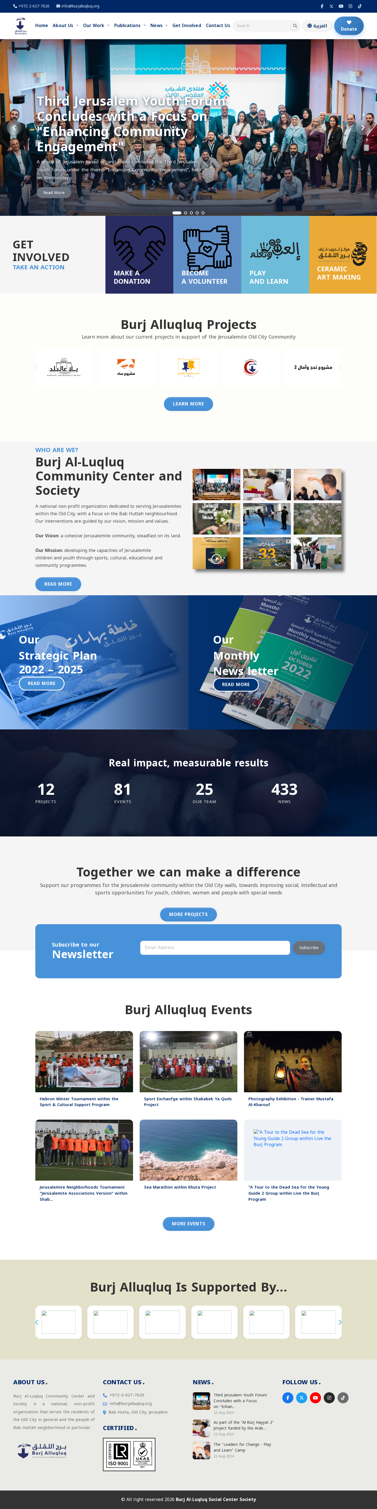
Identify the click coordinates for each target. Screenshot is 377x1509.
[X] (331, 6)
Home (41, 25)
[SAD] (126, 367)
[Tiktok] (359, 6)
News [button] (157, 25)
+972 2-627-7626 (33, 6)
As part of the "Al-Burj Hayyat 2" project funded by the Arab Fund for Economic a (142, 140)
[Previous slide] (14, 127)
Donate (349, 29)
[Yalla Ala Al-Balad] (63, 367)
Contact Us (218, 25)
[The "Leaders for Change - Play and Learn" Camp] (317, 484)
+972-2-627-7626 (127, 1395)
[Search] (295, 26)
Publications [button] (128, 25)
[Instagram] (350, 6)
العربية (319, 26)
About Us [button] (64, 25)
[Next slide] (362, 127)
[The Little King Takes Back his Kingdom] (216, 553)
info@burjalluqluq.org (80, 6)
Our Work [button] (94, 25)
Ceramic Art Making (339, 273)
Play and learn (268, 277)
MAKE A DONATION (132, 277)
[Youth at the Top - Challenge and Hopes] (313, 367)
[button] (36, 367)
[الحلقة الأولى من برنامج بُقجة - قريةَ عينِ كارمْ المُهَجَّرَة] (317, 519)
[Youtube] (341, 6)
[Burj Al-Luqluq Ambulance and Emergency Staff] (251, 367)
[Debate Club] (188, 367)
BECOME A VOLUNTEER (205, 277)
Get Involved (186, 25)
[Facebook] (322, 6)
